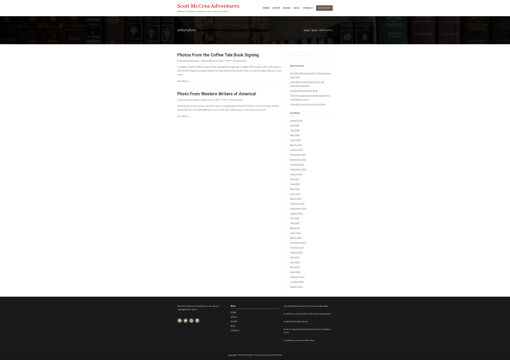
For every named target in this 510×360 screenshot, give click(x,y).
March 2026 (296, 145)
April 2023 (295, 272)
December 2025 (298, 155)
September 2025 (298, 169)
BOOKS (286, 8)
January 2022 (296, 287)
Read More (182, 81)
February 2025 (297, 203)
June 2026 (295, 130)
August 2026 (296, 120)
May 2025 (294, 189)
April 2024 (295, 233)
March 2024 (296, 238)
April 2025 (295, 194)
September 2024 (298, 208)
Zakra (267, 355)
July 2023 (294, 257)
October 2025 (297, 164)
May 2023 (294, 267)
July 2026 (294, 125)
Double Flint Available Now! (304, 91)
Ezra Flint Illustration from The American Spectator (310, 75)
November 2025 (298, 159)
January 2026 (296, 150)
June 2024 (295, 223)
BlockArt (278, 355)
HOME (266, 8)
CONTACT (307, 8)
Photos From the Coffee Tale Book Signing (218, 54)
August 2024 (296, 213)
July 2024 (294, 218)
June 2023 (295, 262)
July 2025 (294, 179)
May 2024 (294, 228)
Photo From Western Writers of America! (216, 93)
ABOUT (276, 8)
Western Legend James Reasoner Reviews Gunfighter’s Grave (310, 97)
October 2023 (297, 247)
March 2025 (296, 198)
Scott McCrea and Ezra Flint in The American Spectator (307, 84)
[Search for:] (311, 55)
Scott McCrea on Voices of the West (307, 104)
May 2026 (294, 135)
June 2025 (295, 184)
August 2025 (296, 174)
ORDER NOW (324, 8)
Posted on (212, 61)
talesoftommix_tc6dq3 (189, 61)
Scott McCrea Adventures (208, 6)
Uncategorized (239, 61)
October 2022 (297, 282)
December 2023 (298, 242)
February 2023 (297, 277)
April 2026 (295, 140)
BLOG (296, 8)
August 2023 (296, 252)
